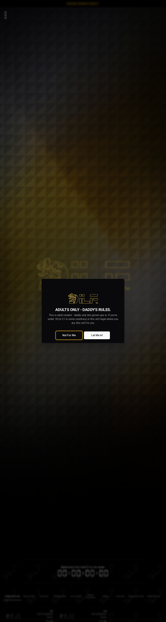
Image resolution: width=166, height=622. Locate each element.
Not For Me (69, 335)
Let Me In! (97, 335)
